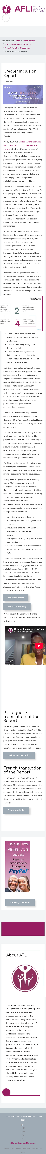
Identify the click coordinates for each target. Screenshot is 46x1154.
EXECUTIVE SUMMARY (17, 606)
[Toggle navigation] (6, 18)
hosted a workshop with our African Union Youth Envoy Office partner (22, 145)
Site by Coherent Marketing (23, 1143)
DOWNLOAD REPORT (16, 597)
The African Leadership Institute (24, 1116)
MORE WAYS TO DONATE (20, 902)
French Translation (16, 810)
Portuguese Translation (19, 755)
